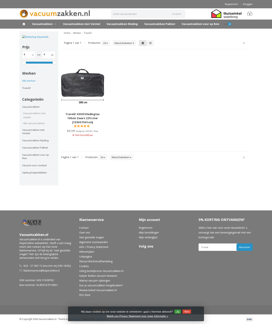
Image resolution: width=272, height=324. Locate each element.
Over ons (84, 232)
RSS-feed (84, 295)
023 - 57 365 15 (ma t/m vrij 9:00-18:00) (47, 265)
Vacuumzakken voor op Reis (200, 24)
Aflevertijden (86, 251)
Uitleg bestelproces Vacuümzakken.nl (101, 271)
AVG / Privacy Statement (93, 247)
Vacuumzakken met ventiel (34, 115)
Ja (177, 311)
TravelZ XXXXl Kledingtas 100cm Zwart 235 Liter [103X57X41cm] (83, 118)
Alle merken (29, 80)
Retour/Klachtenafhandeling (96, 261)
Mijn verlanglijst (148, 237)
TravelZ (26, 88)
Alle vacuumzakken (34, 123)
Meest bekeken (124, 43)
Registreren (231, 4)
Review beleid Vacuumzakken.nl (98, 290)
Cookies (84, 266)
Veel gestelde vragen (91, 237)
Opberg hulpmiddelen (34, 172)
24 (104, 43)
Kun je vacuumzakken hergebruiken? (101, 285)
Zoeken (176, 14)
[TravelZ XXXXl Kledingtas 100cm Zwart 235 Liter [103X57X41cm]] (82, 83)
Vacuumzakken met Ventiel (81, 24)
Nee (186, 311)
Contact (84, 227)
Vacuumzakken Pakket (159, 24)
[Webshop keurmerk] (39, 37)
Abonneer (244, 247)
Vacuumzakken (42, 24)
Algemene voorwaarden (93, 242)
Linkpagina (85, 256)
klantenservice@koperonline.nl (41, 270)
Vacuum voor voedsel (34, 165)
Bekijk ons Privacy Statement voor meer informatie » (137, 316)
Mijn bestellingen (149, 232)
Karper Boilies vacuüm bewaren (98, 275)
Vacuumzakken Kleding (122, 24)
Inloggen (248, 4)
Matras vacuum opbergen (94, 280)
